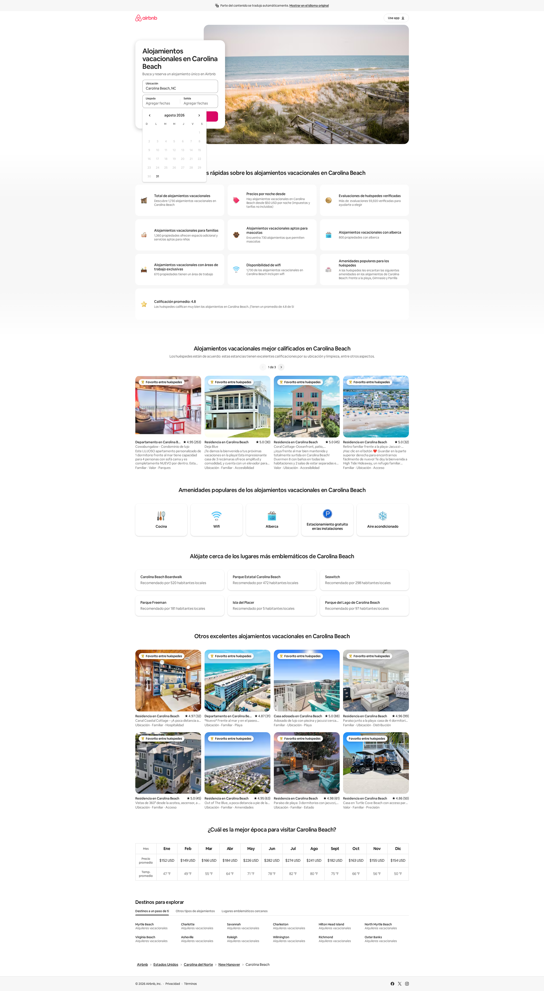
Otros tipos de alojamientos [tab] (195, 911)
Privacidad (172, 984)
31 (157, 176)
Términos (190, 984)
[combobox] (180, 88)
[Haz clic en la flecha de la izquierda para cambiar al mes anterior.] (150, 115)
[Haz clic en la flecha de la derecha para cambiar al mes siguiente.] (199, 115)
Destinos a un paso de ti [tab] (152, 911)
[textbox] (161, 103)
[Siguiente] (281, 367)
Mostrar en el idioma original (309, 5)
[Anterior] (262, 367)
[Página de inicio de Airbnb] (146, 18)
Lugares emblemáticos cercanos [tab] (245, 911)
